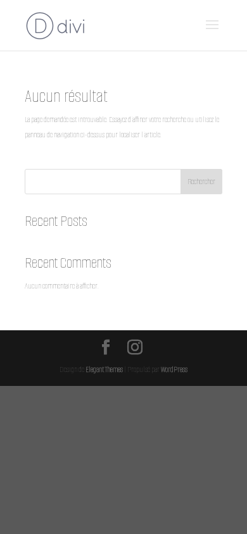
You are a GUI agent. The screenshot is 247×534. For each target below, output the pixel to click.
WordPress (174, 369)
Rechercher (201, 181)
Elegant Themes (104, 369)
